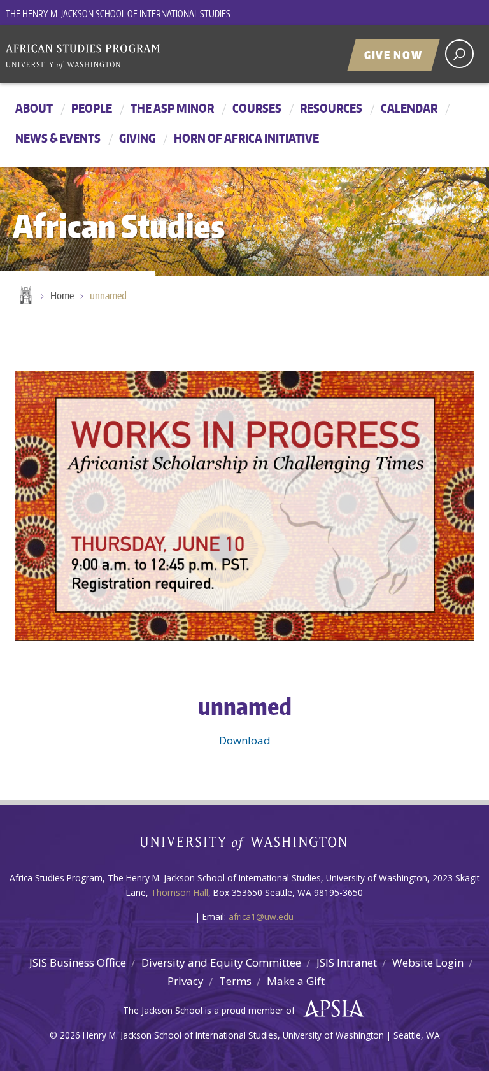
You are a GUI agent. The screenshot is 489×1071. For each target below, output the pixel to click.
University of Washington (244, 846)
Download (245, 740)
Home (24, 296)
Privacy (185, 981)
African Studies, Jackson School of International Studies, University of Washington (101, 55)
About (34, 108)
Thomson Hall (179, 892)
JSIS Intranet (346, 962)
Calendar (409, 108)
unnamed (108, 295)
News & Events (58, 138)
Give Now (393, 55)
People (91, 108)
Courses (256, 108)
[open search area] (459, 53)
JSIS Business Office (77, 962)
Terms (235, 981)
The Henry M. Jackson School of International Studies (118, 13)
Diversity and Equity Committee (221, 962)
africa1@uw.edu (261, 917)
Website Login (428, 962)
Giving (137, 138)
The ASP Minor (172, 108)
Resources (331, 108)
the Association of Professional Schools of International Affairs (330, 1009)
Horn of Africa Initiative (246, 138)
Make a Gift (296, 981)
